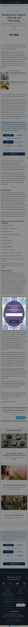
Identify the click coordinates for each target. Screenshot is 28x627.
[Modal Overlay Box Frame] (14, 313)
